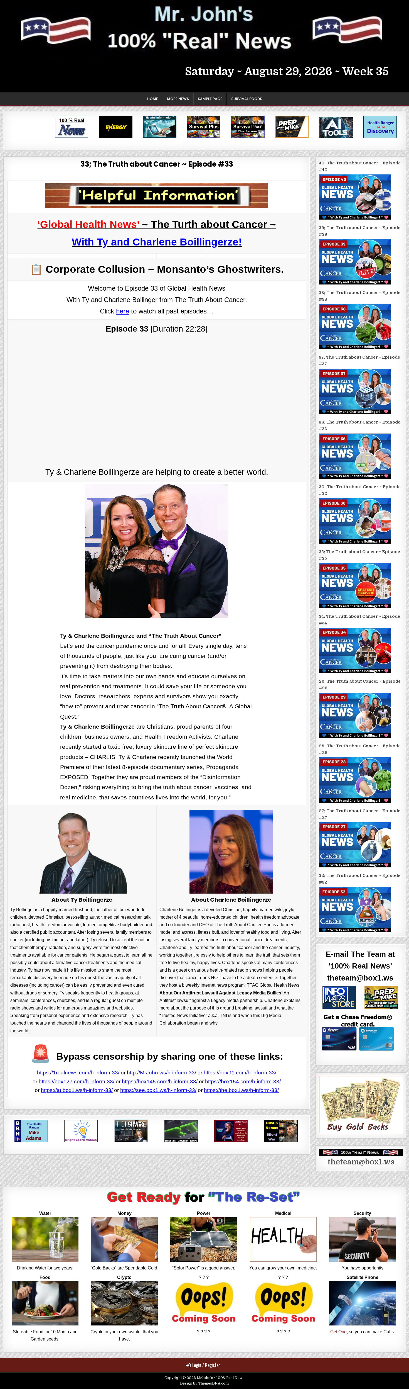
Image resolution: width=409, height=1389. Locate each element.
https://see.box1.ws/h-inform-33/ (158, 1090)
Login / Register (206, 1365)
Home (152, 98)
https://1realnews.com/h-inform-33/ (78, 1073)
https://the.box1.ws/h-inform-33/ (241, 1090)
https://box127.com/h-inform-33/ (76, 1081)
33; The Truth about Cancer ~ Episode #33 (156, 164)
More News (178, 98)
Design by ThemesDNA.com (204, 1383)
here (122, 311)
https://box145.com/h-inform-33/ (160, 1081)
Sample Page (210, 98)
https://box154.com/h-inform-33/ (243, 1081)
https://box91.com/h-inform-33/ (240, 1073)
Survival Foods (246, 98)
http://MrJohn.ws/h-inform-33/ (161, 1073)
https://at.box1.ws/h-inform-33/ (77, 1090)
